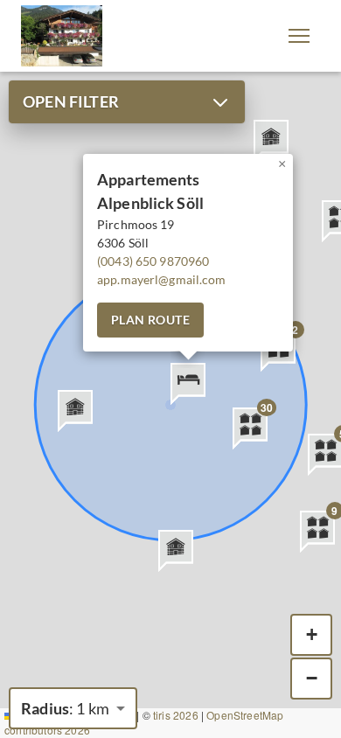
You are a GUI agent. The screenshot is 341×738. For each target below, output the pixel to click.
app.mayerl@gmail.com (161, 279)
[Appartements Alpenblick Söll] (61, 35)
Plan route (150, 319)
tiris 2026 (175, 714)
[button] (299, 36)
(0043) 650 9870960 (153, 261)
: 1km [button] (65, 708)
